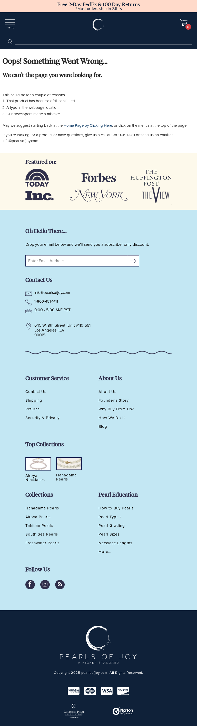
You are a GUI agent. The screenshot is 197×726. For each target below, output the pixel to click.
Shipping (33, 400)
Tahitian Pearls (39, 525)
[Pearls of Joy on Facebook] (30, 584)
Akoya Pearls (38, 517)
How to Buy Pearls (116, 508)
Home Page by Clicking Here (88, 125)
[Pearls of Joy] (99, 24)
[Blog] (60, 584)
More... (104, 551)
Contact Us (35, 391)
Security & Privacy (42, 417)
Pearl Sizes (109, 534)
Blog (102, 426)
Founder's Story (113, 400)
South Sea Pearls (41, 534)
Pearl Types (109, 517)
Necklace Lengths (115, 543)
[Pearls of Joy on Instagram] (45, 584)
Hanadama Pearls (42, 508)
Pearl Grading (111, 525)
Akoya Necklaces (35, 478)
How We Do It (111, 417)
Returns (32, 409)
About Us (107, 391)
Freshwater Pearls (42, 543)
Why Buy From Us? (116, 409)
